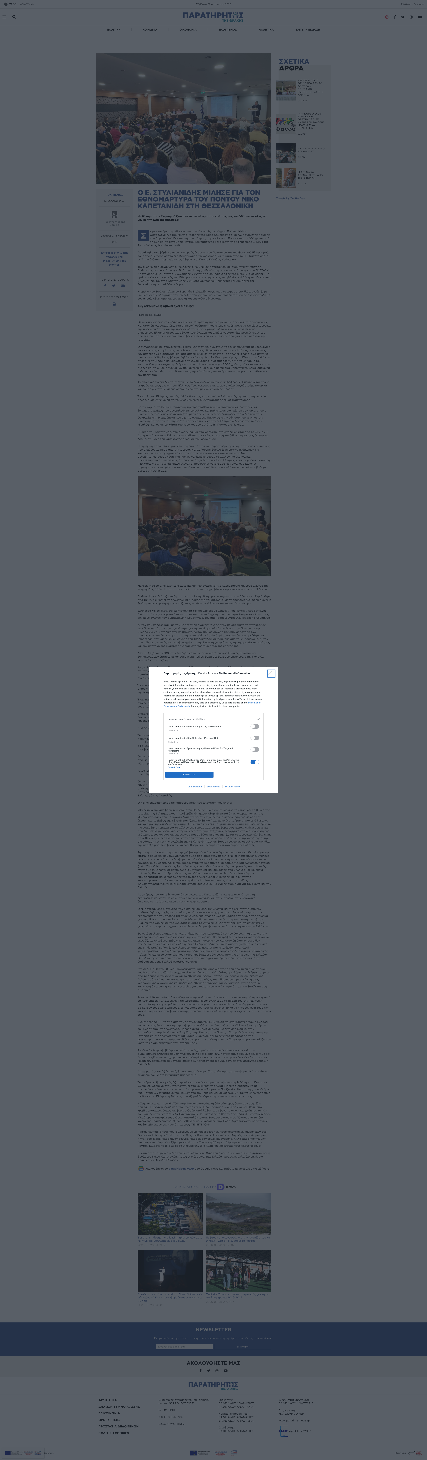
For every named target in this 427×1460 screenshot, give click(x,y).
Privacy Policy (232, 786)
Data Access (213, 786)
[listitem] (213, 719)
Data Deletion (194, 786)
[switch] (255, 726)
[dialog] (213, 730)
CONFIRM (189, 774)
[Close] (271, 674)
